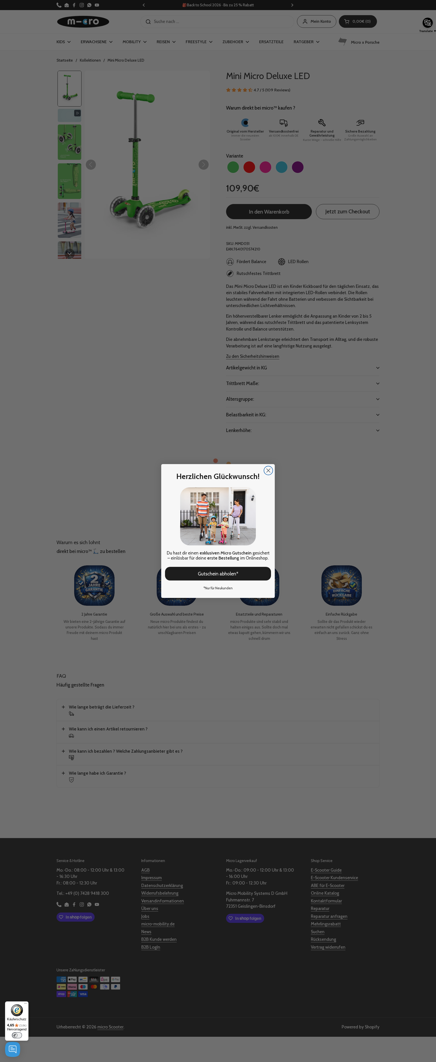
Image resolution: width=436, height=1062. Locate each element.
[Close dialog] (268, 470)
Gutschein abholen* (218, 574)
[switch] (17, 1035)
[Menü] (25, 1004)
